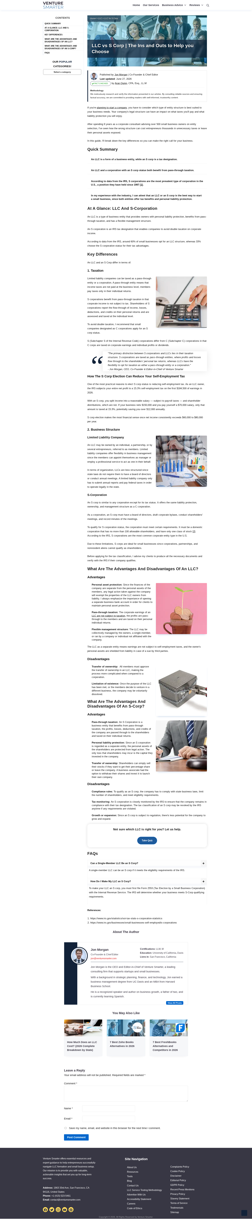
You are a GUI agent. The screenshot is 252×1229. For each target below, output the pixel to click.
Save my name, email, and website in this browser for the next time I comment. (115, 1128)
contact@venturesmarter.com (65, 1199)
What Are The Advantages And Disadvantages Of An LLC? (61, 40)
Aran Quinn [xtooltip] (121, 83)
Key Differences (54, 35)
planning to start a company (112, 107)
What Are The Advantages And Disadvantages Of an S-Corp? (61, 47)
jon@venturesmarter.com (104, 958)
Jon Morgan (99, 949)
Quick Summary (53, 23)
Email (68, 1118)
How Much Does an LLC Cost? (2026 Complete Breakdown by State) (82, 1046)
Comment (70, 1083)
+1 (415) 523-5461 (61, 1196)
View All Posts (175, 1003)
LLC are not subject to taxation (108, 615)
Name (68, 1108)
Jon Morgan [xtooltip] (120, 74)
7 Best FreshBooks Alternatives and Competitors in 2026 (165, 1046)
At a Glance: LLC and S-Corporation (57, 29)
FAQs (47, 53)
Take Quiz (147, 840)
